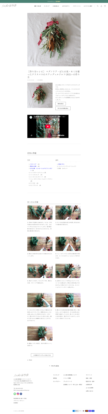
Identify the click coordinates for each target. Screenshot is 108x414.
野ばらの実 (33, 166)
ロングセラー (57, 381)
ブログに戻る (55, 366)
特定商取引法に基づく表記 (20, 398)
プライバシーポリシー (19, 400)
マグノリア (33, 164)
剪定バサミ (61, 164)
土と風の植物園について (70, 375)
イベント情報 (67, 378)
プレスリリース (67, 381)
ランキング (56, 375)
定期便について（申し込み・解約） (73, 384)
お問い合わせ (89, 391)
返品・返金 (89, 378)
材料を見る (61, 103)
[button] (97, 6)
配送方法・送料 (90, 381)
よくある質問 (89, 388)
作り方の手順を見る (63, 108)
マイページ (89, 375)
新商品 (55, 378)
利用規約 (16, 403)
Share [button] (30, 360)
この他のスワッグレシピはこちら (42, 355)
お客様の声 (89, 384)
